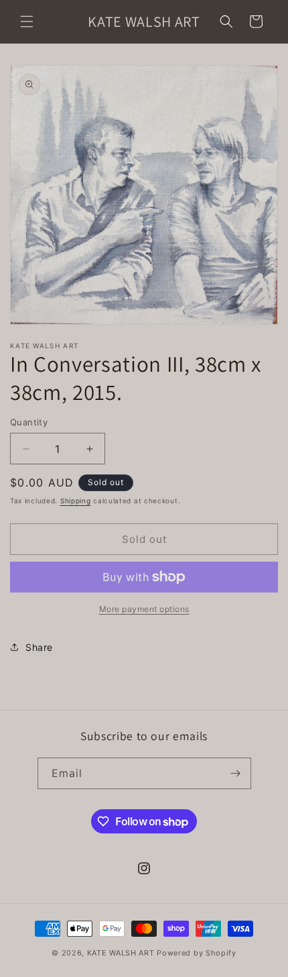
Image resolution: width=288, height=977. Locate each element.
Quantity (29, 422)
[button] (27, 21)
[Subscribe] (235, 773)
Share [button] (39, 647)
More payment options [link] (144, 609)
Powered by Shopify (196, 953)
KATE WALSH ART (121, 953)
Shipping (75, 501)
